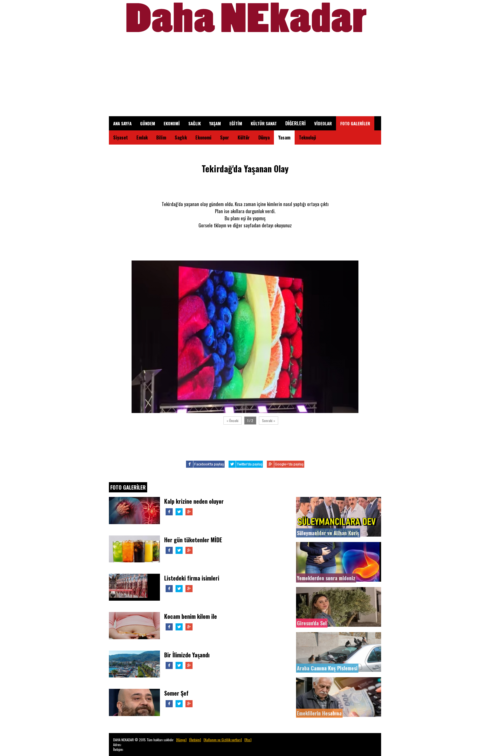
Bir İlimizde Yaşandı (187, 655)
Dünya (264, 137)
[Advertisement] (245, 76)
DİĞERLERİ (295, 123)
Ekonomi (203, 137)
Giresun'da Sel (312, 623)
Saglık (181, 137)
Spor (224, 137)
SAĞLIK (194, 123)
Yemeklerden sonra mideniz (326, 578)
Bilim (161, 137)
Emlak (142, 137)
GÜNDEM (147, 123)
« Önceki (232, 420)
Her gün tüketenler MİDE (193, 539)
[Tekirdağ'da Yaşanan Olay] (245, 411)
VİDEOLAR (323, 123)
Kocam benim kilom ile (190, 616)
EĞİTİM (235, 123)
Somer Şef (176, 693)
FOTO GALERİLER (355, 123)
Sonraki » (268, 420)
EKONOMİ (172, 123)
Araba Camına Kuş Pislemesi (327, 668)
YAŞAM (215, 123)
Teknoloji (307, 137)
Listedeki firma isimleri (191, 578)
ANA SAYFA (122, 123)
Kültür (244, 137)
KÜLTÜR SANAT (264, 123)
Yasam (284, 137)
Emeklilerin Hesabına (319, 713)
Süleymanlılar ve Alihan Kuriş (328, 533)
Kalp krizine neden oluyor (194, 501)
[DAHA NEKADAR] (245, 35)
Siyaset (120, 137)
